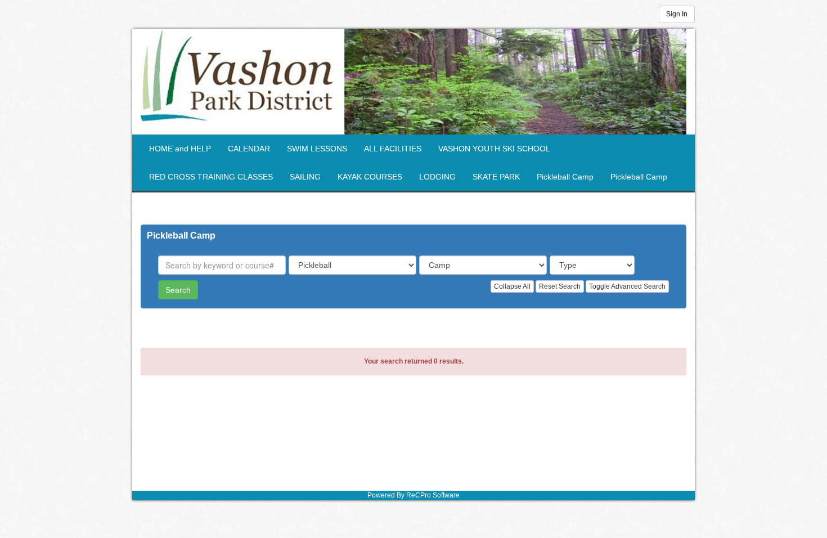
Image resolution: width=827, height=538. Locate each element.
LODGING (437, 176)
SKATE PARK (496, 176)
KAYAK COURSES (370, 176)
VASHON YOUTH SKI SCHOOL (494, 148)
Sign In (676, 14)
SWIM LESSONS (317, 148)
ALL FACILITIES (392, 148)
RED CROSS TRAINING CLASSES (211, 176)
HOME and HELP (180, 148)
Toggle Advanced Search (627, 286)
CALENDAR (249, 148)
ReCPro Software (433, 495)
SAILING (305, 176)
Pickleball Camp (565, 176)
